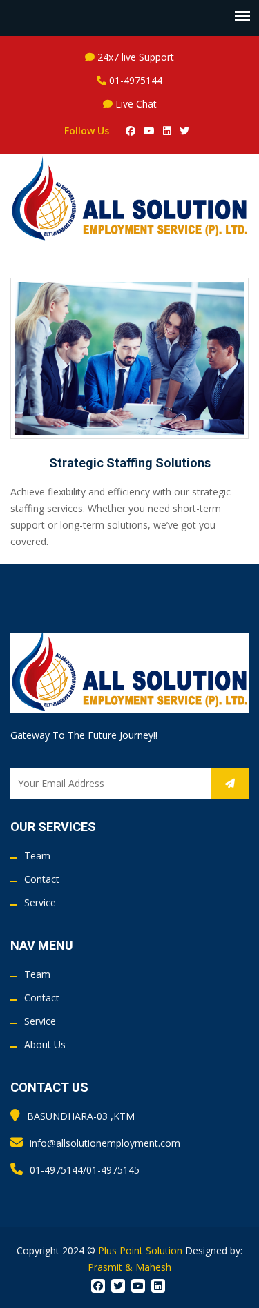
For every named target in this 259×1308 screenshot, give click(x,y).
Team (37, 855)
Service (40, 902)
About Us (45, 1044)
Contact (41, 879)
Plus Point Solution (140, 1250)
